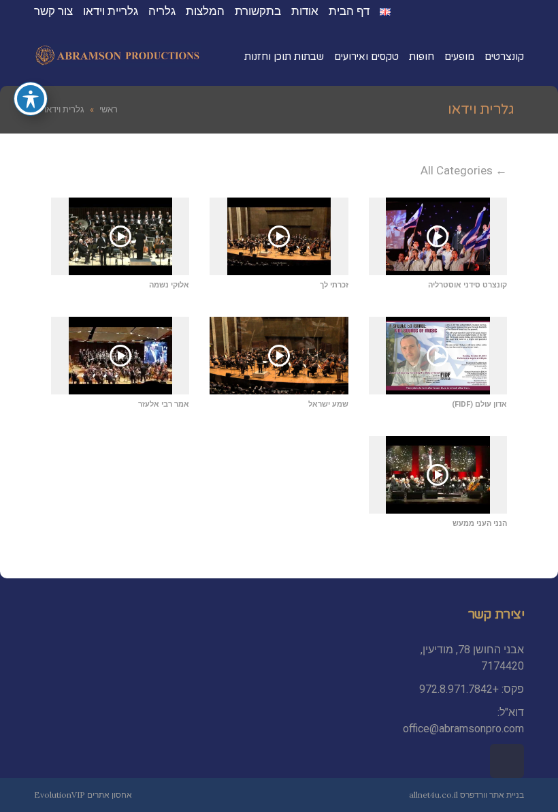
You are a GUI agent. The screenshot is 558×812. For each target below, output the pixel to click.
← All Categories (464, 170)
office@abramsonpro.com (463, 728)
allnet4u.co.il (433, 795)
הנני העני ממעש (480, 523)
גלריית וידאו (110, 11)
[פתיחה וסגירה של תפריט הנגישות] (30, 98)
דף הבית (349, 11)
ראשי (108, 109)
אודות (304, 11)
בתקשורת (258, 11)
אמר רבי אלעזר (163, 404)
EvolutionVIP (59, 795)
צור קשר (53, 11)
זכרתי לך (334, 285)
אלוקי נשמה (169, 285)
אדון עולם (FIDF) (479, 404)
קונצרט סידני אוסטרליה (467, 285)
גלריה (162, 11)
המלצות (205, 11)
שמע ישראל (328, 404)
